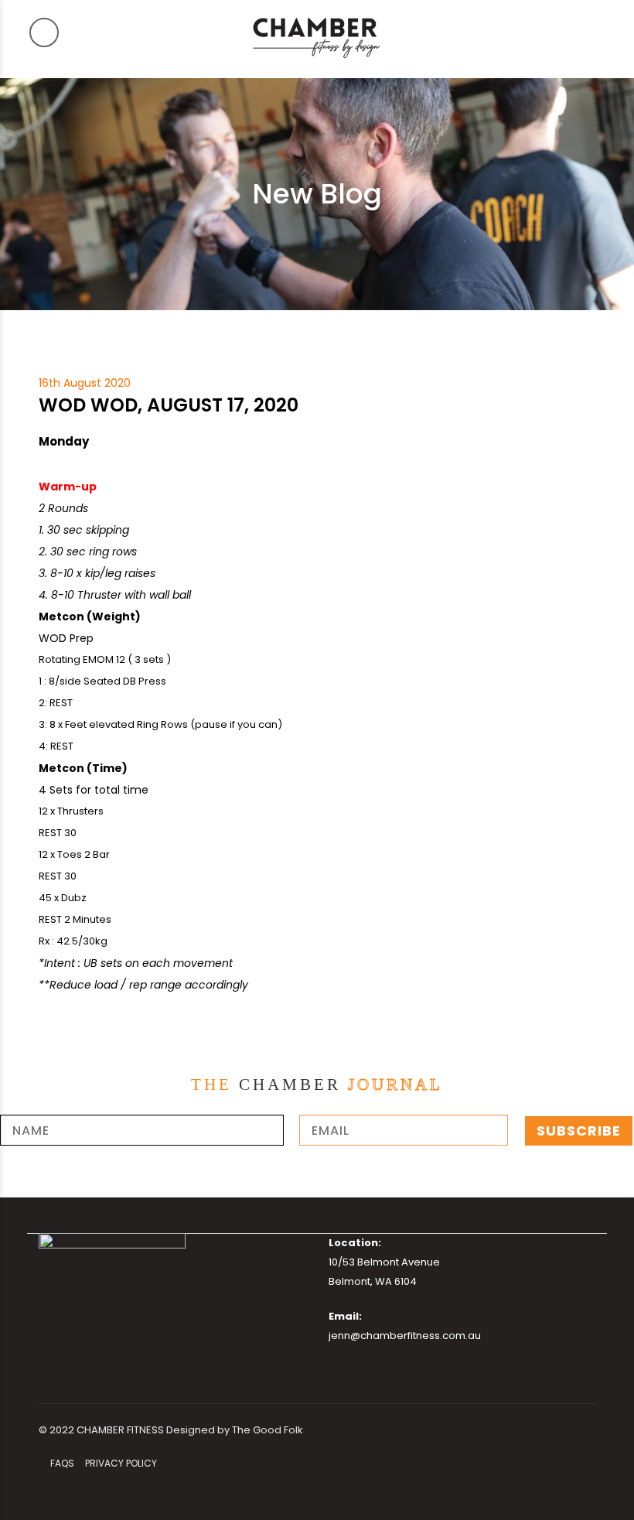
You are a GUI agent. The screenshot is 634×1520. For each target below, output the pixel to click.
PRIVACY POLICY (121, 1463)
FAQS (62, 1463)
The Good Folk (267, 1430)
